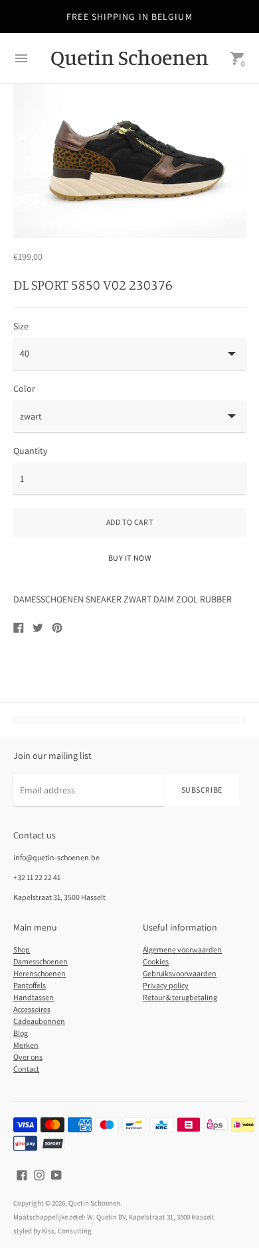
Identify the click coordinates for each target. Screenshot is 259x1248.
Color (24, 388)
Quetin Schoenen (94, 1203)
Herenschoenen (39, 973)
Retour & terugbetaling (180, 997)
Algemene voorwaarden (182, 949)
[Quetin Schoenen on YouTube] (56, 1174)
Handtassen (33, 997)
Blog (20, 1033)
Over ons (28, 1057)
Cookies (156, 961)
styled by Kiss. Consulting (52, 1230)
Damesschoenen (40, 961)
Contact (26, 1069)
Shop (21, 949)
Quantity (30, 450)
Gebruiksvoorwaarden (179, 973)
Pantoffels (29, 985)
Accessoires (31, 1009)
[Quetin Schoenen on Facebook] (22, 1174)
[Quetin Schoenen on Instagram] (39, 1174)
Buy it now (129, 558)
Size (21, 326)
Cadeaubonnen (39, 1021)
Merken (26, 1045)
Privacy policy (166, 985)
